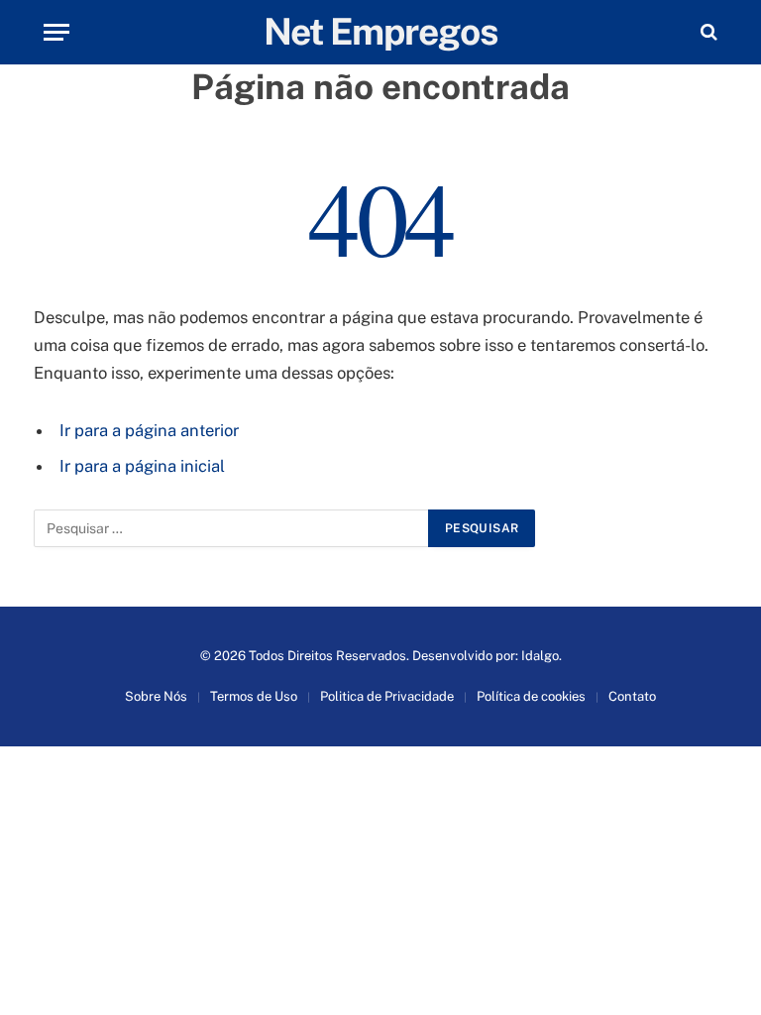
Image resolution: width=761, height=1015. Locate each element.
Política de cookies (531, 696)
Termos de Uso (253, 696)
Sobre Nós (156, 696)
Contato (632, 696)
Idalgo (540, 655)
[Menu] (56, 32)
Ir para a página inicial (142, 466)
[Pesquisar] (707, 32)
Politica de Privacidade (387, 696)
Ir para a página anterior (149, 430)
